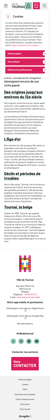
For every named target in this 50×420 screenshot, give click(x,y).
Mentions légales (25, 380)
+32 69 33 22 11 (30, 295)
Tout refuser (14, 62)
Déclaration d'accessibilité (25, 394)
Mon (28, 5)
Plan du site (25, 404)
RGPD (25, 389)
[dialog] (25, 44)
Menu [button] (5, 5)
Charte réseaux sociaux (25, 399)
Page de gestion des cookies (25, 45)
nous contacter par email (28, 297)
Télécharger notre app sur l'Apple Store (25, 308)
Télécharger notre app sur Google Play (25, 316)
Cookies (25, 385)
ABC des (36, 5)
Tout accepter (14, 54)
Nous (24, 364)
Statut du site (25, 409)
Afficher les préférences (20, 70)
